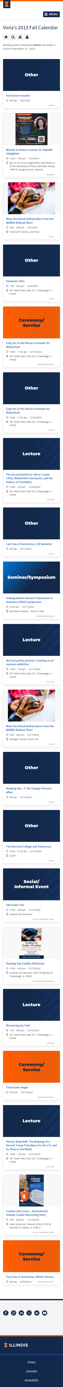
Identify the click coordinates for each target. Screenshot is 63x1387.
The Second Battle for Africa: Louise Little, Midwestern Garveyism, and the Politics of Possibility (29, 478)
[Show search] (13, 37)
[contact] (27, 37)
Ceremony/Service (45, 364)
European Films (15, 281)
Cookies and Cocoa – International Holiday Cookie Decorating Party (26, 1213)
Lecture (50, 500)
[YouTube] (44, 1313)
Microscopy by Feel (18, 1026)
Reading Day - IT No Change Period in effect (29, 790)
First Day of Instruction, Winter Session (30, 1277)
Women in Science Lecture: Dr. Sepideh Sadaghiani (29, 152)
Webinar (50, 175)
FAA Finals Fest (15, 905)
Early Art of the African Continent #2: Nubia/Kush (28, 345)
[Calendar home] (6, 37)
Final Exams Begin (17, 1087)
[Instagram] (13, 1313)
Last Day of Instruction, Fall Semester (29, 544)
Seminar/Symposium (45, 616)
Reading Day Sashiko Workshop (25, 964)
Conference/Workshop (43, 981)
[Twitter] (29, 1313)
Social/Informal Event (43, 919)
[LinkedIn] (21, 1313)
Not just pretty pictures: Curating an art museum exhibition (30, 662)
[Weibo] (36, 1313)
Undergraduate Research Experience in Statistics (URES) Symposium (29, 600)
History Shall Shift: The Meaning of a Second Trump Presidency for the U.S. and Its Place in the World (31, 1145)
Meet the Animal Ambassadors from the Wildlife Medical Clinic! (30, 221)
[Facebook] (5, 1313)
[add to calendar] (20, 37)
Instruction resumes (18, 96)
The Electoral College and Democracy (28, 847)
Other (51, 105)
